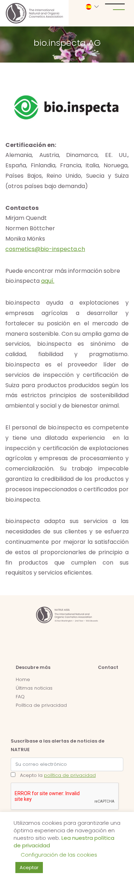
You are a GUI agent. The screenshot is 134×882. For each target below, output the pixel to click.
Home (23, 679)
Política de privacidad (41, 705)
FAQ (20, 697)
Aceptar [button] (29, 867)
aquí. (47, 281)
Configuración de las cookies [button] (59, 854)
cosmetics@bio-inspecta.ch (45, 249)
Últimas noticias (34, 688)
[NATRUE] (34, 13)
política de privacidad (70, 775)
